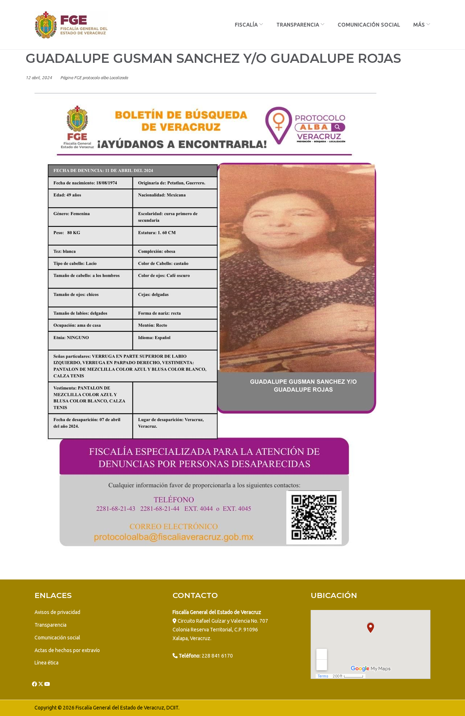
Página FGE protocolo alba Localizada (94, 77)
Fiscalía (246, 25)
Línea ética (46, 663)
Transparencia (297, 25)
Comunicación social (57, 637)
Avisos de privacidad (57, 612)
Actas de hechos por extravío (67, 650)
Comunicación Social (369, 25)
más (419, 25)
